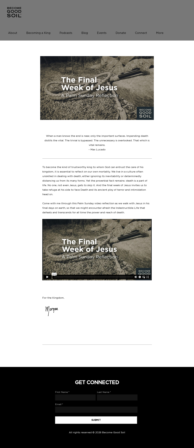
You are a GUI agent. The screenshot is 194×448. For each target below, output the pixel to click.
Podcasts (66, 32)
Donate (121, 32)
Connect (141, 32)
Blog (84, 32)
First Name (61, 392)
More (160, 32)
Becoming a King (38, 32)
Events (102, 32)
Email (58, 404)
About (12, 32)
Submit (96, 420)
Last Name (103, 392)
